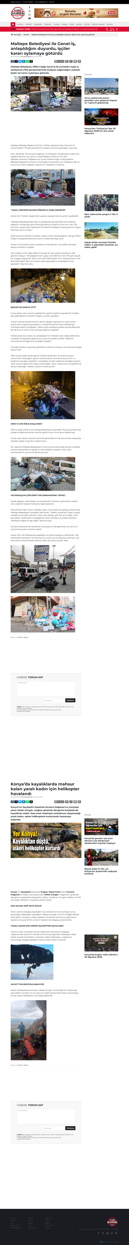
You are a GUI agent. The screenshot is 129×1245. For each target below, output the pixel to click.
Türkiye (47, 24)
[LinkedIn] (23, 61)
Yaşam (48, 1228)
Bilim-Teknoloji (16, 1228)
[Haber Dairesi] (18, 13)
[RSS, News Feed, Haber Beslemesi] (116, 1233)
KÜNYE (51, 2)
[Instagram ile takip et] (29, 15)
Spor (72, 24)
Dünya (110, 24)
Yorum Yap (60, 61)
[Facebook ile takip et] (29, 7)
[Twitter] (16, 61)
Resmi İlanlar (98, 24)
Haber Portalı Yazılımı (110, 1242)
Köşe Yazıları (32, 1228)
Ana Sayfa (17, 35)
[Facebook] (12, 61)
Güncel (19, 24)
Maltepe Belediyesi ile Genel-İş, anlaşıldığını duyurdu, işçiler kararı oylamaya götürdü (63, 35)
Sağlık (79, 24)
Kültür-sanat (50, 1225)
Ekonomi (38, 24)
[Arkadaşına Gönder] (75, 61)
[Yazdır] (79, 61)
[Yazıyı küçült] (71, 61)
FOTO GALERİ (28, 2)
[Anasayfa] (13, 24)
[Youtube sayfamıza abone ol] (29, 18)
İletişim (98, 1229)
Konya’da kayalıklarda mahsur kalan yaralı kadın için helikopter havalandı (65, 29)
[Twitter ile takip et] (29, 11)
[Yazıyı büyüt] (66, 61)
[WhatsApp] (27, 61)
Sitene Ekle (114, 1229)
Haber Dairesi (15, 2)
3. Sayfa (56, 24)
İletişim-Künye (90, 1229)
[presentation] (12, 29)
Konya (65, 24)
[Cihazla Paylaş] (31, 61)
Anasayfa (81, 1229)
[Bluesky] (19, 61)
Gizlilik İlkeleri (106, 1229)
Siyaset (28, 24)
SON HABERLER (41, 2)
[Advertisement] (46, 127)
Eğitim (87, 24)
